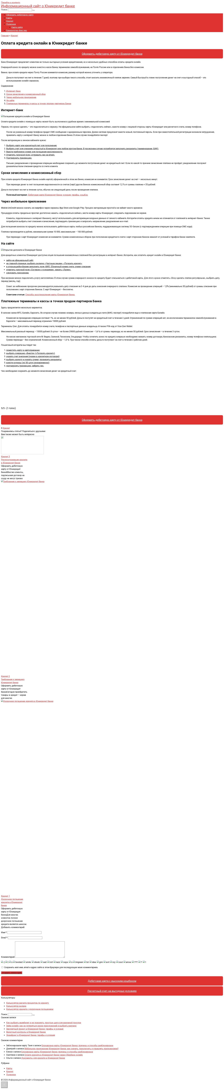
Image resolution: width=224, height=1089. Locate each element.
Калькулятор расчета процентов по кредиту (27, 1003)
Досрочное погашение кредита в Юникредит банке (12, 902)
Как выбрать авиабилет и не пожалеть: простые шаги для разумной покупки (43, 1022)
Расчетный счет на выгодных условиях (112, 991)
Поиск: (4, 9)
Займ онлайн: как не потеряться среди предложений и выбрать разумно (41, 1026)
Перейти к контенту (10, 2)
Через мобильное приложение (21, 97)
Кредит (9, 21)
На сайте (10, 100)
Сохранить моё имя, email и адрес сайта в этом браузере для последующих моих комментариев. (51, 967)
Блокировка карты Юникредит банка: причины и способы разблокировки (77, 1045)
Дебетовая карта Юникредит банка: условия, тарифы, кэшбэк (58, 195)
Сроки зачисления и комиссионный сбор (26, 94)
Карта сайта (17, 27)
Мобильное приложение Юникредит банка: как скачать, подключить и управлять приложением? (71, 1048)
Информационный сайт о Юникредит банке (38, 6)
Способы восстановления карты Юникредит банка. (50, 294)
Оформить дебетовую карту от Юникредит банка (112, 53)
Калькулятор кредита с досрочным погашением (29, 1009)
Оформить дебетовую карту (20, 15)
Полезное (11, 24)
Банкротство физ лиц (16, 30)
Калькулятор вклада (16, 1006)
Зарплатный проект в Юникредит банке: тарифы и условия (34, 1029)
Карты (9, 18)
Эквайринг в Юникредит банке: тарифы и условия (30, 1035)
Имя (4, 932)
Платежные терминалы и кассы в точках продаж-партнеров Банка (38, 103)
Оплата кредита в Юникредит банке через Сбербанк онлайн (53, 1055)
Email (4, 937)
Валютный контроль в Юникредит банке (26, 1032)
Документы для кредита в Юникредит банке (43, 1058)
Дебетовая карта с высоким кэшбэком (112, 981)
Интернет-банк (13, 91)
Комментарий (8, 957)
